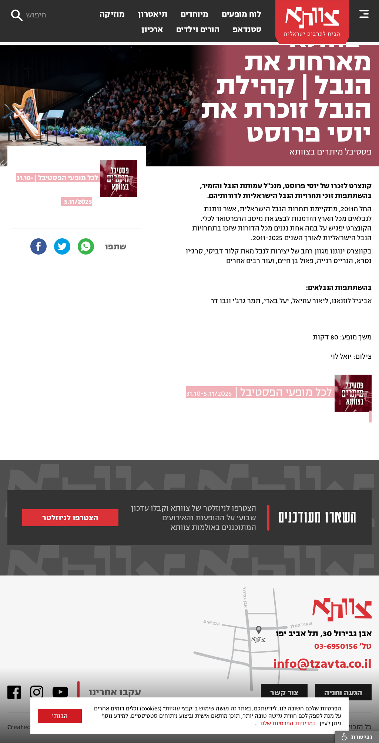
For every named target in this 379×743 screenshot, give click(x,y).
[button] (364, 13)
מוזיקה (112, 14)
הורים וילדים (197, 29)
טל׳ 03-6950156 (343, 646)
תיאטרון (152, 14)
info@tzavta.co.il (322, 663)
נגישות (361, 737)
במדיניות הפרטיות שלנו (288, 723)
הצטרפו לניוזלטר (70, 518)
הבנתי (60, 716)
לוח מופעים (241, 14)
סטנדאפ (247, 29)
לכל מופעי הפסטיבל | (260, 392)
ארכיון (152, 29)
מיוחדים (194, 14)
